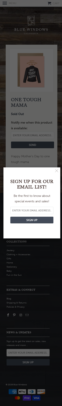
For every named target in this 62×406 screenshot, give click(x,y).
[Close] (57, 171)
